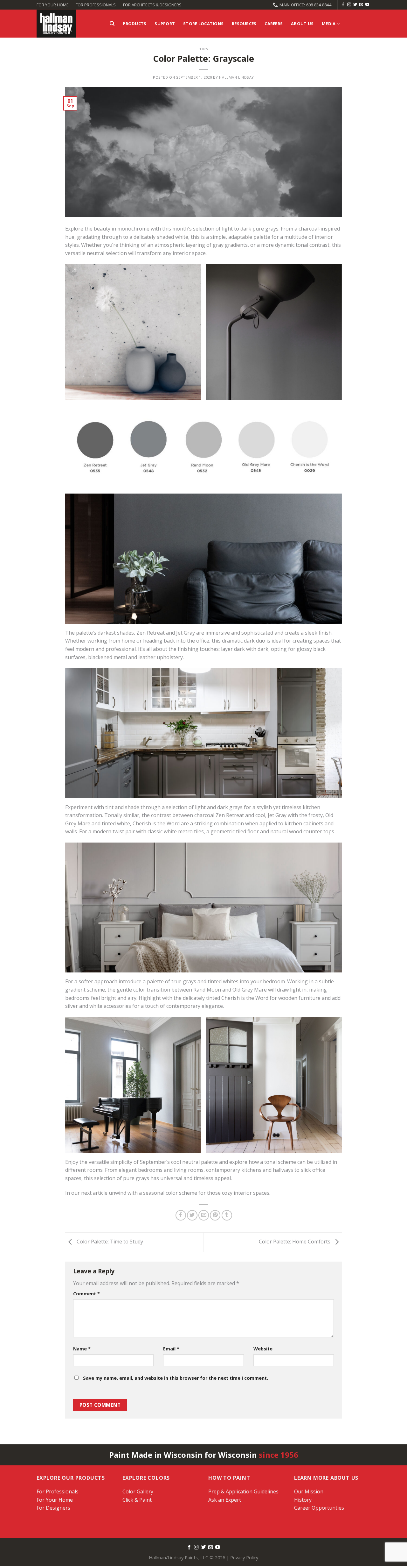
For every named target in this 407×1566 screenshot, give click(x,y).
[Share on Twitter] (192, 1215)
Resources (244, 23)
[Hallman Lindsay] (68, 24)
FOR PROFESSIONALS (96, 5)
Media (328, 23)
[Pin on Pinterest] (215, 1215)
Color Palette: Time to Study (109, 1241)
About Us (302, 23)
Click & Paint (137, 1499)
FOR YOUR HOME (53, 5)
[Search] (112, 24)
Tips (203, 48)
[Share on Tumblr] (227, 1215)
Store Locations (203, 23)
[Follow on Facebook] (343, 5)
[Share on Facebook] (181, 1215)
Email (171, 1349)
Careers (274, 23)
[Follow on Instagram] (349, 5)
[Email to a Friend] (203, 1215)
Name (82, 1349)
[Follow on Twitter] (355, 5)
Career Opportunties (319, 1507)
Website (262, 1349)
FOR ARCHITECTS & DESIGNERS (152, 5)
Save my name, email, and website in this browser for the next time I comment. (175, 1378)
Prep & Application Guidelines (243, 1491)
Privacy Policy (244, 1558)
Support (165, 23)
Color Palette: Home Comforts (295, 1241)
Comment (86, 1294)
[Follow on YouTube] (367, 5)
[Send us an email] (361, 5)
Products (134, 23)
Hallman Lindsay (236, 77)
